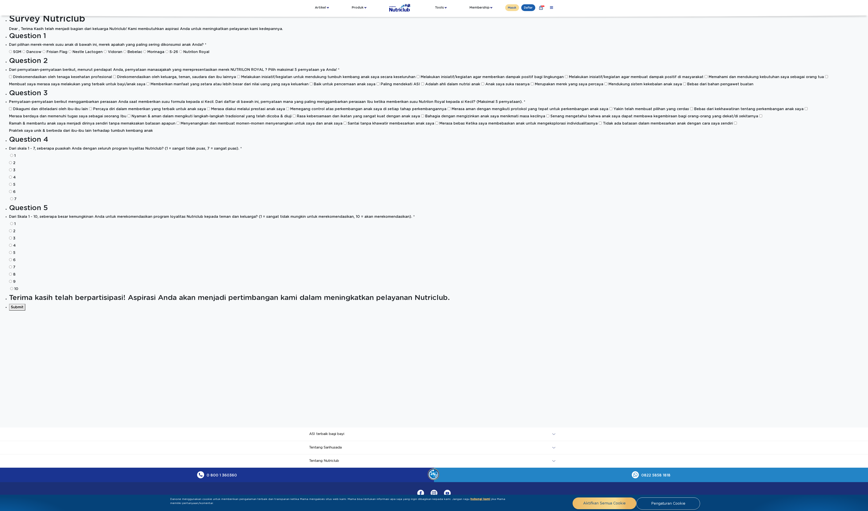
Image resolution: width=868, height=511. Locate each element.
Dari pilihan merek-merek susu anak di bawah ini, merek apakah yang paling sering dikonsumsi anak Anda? (107, 44)
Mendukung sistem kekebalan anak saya (645, 84)
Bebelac (134, 52)
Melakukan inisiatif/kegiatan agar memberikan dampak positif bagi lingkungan (492, 77)
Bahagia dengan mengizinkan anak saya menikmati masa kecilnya (485, 116)
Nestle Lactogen (88, 52)
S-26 (174, 52)
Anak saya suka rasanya (507, 84)
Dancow (33, 52)
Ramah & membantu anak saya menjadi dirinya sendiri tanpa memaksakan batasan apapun (92, 123)
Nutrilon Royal (196, 52)
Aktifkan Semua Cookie (604, 503)
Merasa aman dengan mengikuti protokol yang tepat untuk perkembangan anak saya (530, 109)
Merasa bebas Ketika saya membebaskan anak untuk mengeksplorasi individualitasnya (518, 123)
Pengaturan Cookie (668, 503)
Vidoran (115, 52)
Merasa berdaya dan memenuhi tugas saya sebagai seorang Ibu (67, 116)
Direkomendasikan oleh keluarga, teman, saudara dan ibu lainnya (176, 77)
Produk (357, 7)
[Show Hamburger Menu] (551, 7)
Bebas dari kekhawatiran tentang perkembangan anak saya (749, 109)
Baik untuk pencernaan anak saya (344, 84)
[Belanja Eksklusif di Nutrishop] (541, 8)
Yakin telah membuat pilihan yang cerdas (651, 109)
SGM (17, 52)
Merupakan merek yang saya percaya (569, 84)
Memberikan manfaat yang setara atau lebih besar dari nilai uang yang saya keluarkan (230, 84)
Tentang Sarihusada (325, 447)
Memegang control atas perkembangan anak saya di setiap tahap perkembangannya (368, 109)
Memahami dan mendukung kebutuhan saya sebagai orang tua (766, 77)
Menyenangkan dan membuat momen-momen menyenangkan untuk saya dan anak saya (261, 123)
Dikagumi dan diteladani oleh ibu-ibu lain (50, 109)
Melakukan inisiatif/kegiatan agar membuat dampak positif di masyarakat (636, 77)
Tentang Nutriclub (324, 460)
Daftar (528, 7)
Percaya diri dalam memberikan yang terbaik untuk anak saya (149, 109)
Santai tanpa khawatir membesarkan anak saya (391, 123)
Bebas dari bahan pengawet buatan (720, 84)
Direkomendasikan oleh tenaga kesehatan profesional (62, 77)
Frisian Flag (57, 52)
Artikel (320, 7)
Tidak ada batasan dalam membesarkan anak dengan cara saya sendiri (668, 123)
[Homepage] (400, 7)
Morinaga (155, 52)
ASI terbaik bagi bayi (326, 434)
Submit (17, 307)
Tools (439, 7)
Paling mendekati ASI (400, 84)
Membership (479, 7)
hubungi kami (480, 499)
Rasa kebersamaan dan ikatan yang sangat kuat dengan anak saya (358, 116)
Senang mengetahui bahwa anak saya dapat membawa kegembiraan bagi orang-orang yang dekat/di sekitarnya (654, 116)
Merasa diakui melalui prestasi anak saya (248, 109)
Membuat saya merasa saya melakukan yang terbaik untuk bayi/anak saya (77, 84)
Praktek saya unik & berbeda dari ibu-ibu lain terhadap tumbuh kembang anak (81, 130)
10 (16, 289)
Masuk (512, 7)
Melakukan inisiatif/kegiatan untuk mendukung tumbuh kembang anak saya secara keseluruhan (328, 77)
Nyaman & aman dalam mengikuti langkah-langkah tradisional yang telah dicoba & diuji (212, 116)
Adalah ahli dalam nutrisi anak (452, 84)
